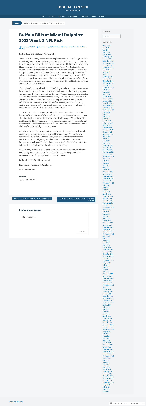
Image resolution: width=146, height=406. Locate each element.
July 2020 (106, 185)
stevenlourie (42, 47)
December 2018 (108, 227)
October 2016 (107, 283)
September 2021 (108, 156)
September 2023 (108, 110)
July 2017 (106, 265)
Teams (93, 16)
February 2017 (108, 274)
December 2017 (108, 254)
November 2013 (108, 352)
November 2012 (108, 378)
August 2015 (107, 305)
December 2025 (108, 61)
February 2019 (108, 223)
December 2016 (108, 278)
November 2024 (108, 83)
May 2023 (106, 119)
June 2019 (106, 214)
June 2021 (106, 163)
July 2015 (106, 307)
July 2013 (106, 361)
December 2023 (108, 103)
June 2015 (106, 310)
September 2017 (108, 261)
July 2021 (106, 161)
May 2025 (106, 72)
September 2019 (108, 207)
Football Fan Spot (73, 7)
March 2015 (107, 316)
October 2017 (107, 259)
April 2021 (106, 168)
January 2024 (107, 101)
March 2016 (107, 290)
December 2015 (108, 296)
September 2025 (108, 68)
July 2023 (106, 114)
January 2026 (107, 59)
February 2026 (108, 57)
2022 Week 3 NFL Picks (68, 47)
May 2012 (106, 392)
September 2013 (108, 356)
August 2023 (107, 112)
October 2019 (107, 205)
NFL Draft (61, 16)
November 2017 (108, 256)
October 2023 (107, 108)
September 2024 (108, 88)
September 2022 (108, 134)
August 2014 (107, 332)
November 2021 (108, 152)
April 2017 (106, 272)
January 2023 (107, 125)
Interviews (84, 16)
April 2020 (106, 192)
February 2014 (108, 345)
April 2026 (106, 52)
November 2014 (108, 325)
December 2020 (108, 176)
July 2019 (106, 212)
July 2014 (106, 334)
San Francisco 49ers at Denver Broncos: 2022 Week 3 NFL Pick (76, 199)
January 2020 (107, 199)
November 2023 (108, 105)
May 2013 (106, 365)
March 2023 (107, 121)
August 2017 (107, 263)
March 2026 (107, 54)
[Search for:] (112, 36)
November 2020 (108, 179)
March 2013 (107, 369)
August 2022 (107, 136)
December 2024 (108, 81)
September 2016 (108, 285)
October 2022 (107, 132)
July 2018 (106, 238)
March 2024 (107, 97)
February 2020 (108, 196)
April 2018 (106, 245)
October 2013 (107, 354)
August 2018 (107, 236)
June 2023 (106, 117)
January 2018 (107, 252)
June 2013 (106, 363)
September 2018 (108, 234)
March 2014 (107, 343)
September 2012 (108, 383)
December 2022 (108, 128)
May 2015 (106, 312)
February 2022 (108, 145)
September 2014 (108, 329)
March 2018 (107, 247)
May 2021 (106, 165)
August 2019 (107, 210)
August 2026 (107, 46)
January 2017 (107, 276)
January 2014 (107, 347)
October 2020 (107, 181)
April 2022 (106, 143)
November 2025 (108, 63)
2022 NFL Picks (55, 47)
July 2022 (106, 139)
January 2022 (107, 148)
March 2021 (107, 170)
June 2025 (106, 70)
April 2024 (106, 94)
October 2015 (107, 301)
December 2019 (108, 201)
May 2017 (106, 270)
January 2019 (107, 225)
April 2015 (106, 314)
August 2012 (107, 385)
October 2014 (107, 327)
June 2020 (106, 187)
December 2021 (108, 150)
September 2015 (108, 303)
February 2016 (108, 292)
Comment (82, 231)
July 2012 (106, 387)
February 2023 (108, 123)
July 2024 (106, 90)
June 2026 (106, 48)
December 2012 (108, 376)
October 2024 (107, 85)
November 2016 (108, 281)
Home (43, 16)
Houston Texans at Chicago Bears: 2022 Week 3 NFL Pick (32, 198)
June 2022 (106, 141)
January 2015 (107, 321)
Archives (102, 16)
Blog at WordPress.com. (16, 401)
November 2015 (108, 298)
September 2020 (108, 183)
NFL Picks (52, 16)
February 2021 (108, 172)
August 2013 (107, 358)
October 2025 (107, 66)
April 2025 (106, 74)
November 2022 (108, 130)
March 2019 (107, 221)
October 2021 (107, 154)
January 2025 (107, 79)
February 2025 (108, 77)
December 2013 (108, 349)
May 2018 (106, 243)
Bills (78, 47)
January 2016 (107, 294)
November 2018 (108, 230)
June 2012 (106, 389)
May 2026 (106, 50)
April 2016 (106, 287)
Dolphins (83, 47)
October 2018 (107, 232)
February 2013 (108, 372)
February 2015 (108, 318)
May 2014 (106, 338)
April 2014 (106, 341)
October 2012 (107, 380)
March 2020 (107, 194)
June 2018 (106, 241)
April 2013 (106, 367)
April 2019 (106, 219)
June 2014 (106, 336)
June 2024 (106, 92)
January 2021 (107, 174)
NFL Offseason (73, 16)
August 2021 (107, 159)
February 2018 (108, 250)
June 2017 (106, 267)
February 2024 (108, 99)
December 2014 (108, 323)
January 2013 (107, 374)
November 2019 (108, 203)
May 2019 (106, 216)
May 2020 (106, 190)
